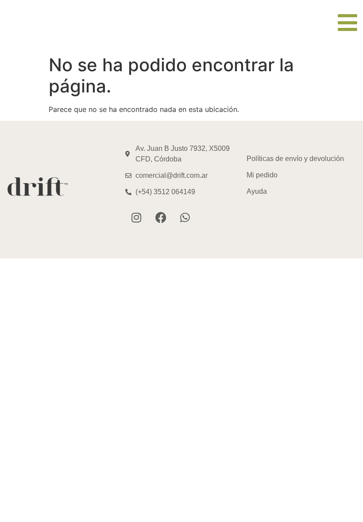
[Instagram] (136, 217)
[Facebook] (161, 217)
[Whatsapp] (185, 217)
